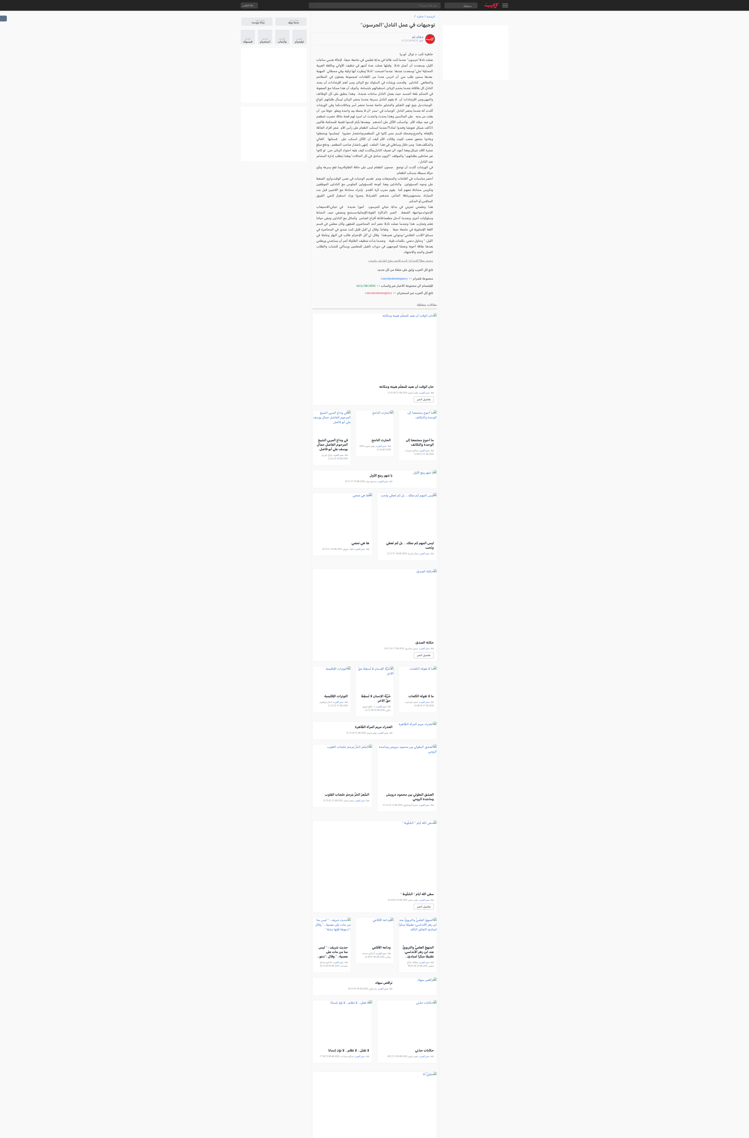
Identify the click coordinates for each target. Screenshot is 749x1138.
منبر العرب (424, 392)
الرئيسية (431, 16)
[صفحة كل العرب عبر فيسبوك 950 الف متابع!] (293, 5)
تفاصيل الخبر (423, 399)
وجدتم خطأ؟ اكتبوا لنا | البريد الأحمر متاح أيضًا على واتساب (400, 260)
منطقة (467, 6)
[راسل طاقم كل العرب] (277, 5)
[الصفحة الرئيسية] (491, 5)
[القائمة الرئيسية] (505, 5)
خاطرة (420, 16)
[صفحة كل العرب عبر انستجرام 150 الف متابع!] (301, 5)
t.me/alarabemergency (394, 278)
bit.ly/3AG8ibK (366, 286)
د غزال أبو (417, 36)
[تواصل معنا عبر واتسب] (270, 5)
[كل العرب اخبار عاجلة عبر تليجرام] (285, 5)
